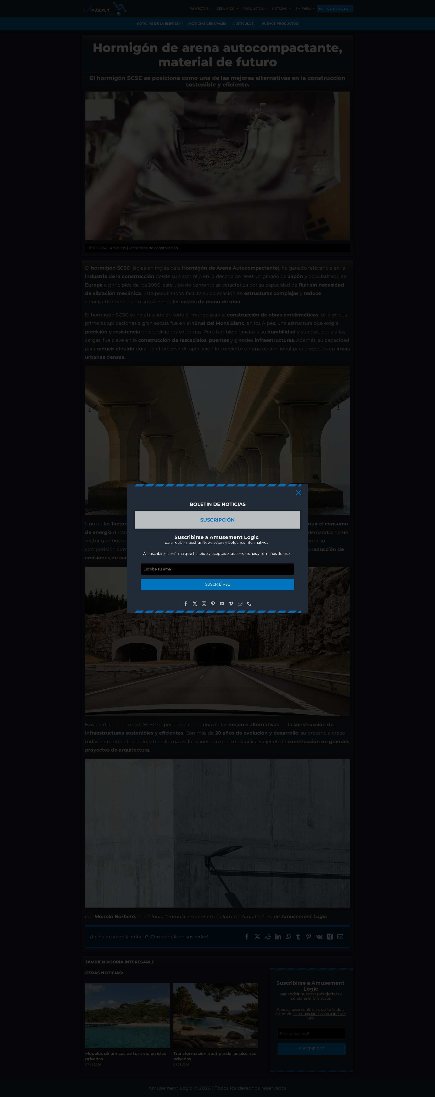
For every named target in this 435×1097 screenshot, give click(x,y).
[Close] (298, 493)
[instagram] (204, 603)
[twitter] (195, 603)
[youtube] (222, 603)
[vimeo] (231, 603)
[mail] (240, 603)
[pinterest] (213, 603)
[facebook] (186, 603)
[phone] (249, 603)
